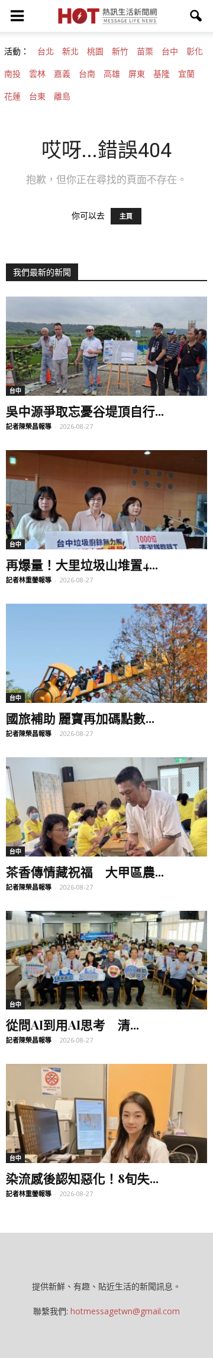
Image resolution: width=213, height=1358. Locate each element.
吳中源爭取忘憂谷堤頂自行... (85, 410)
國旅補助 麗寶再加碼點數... (80, 717)
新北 (70, 51)
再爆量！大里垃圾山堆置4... (82, 564)
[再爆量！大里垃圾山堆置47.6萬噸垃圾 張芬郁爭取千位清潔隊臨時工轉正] (106, 499)
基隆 (161, 74)
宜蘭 (186, 74)
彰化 (194, 51)
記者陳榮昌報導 (28, 426)
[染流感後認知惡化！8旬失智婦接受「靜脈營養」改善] (106, 1113)
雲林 (37, 74)
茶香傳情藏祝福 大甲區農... (85, 871)
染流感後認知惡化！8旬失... (82, 1178)
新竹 (120, 51)
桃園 (95, 51)
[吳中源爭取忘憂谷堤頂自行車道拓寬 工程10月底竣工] (106, 346)
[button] (196, 16)
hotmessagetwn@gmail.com (125, 1311)
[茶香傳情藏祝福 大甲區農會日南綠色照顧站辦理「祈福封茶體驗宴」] (106, 807)
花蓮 (12, 96)
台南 (87, 74)
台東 (37, 96)
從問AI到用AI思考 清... (72, 1024)
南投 (12, 74)
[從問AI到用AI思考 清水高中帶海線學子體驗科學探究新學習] (106, 960)
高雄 (112, 74)
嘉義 (62, 74)
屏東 (136, 74)
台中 (170, 51)
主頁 (126, 216)
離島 (62, 96)
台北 (45, 51)
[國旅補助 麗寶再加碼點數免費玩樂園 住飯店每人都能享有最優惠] (106, 653)
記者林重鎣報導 (28, 579)
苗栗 (145, 51)
